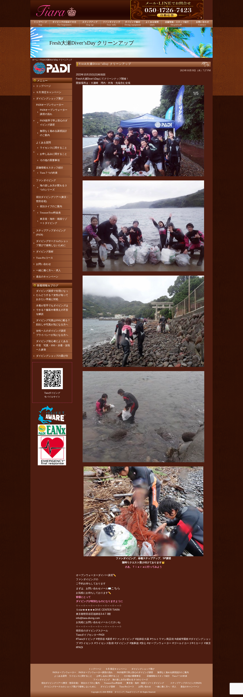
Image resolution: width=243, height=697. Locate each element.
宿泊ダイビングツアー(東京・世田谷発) (59, 683)
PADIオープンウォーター (50, 104)
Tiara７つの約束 (49, 172)
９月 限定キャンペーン (48, 92)
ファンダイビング (86, 579)
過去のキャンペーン (47, 276)
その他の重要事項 (50, 160)
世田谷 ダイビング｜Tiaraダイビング (123, 692)
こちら (115, 588)
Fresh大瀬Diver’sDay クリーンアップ (105, 63)
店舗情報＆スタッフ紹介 (49, 167)
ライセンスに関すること (53, 147)
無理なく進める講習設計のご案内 (173, 672)
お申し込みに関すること (53, 154)
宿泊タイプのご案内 (51, 206)
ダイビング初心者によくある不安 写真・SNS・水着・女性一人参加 (53, 345)
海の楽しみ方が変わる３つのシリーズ (130, 679)
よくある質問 (43, 142)
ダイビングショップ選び (49, 98)
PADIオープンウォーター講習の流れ (96, 672)
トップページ (43, 86)
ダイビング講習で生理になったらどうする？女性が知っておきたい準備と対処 (52, 295)
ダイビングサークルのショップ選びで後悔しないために (70, 686)
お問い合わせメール (97, 622)
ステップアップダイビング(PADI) (186, 683)
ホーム (35, 60)
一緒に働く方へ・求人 (48, 270)
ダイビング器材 (44, 251)
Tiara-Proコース (44, 257)
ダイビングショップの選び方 (52, 355)
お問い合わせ (43, 264)
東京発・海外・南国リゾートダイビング (145, 683)
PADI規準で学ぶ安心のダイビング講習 (135, 672)
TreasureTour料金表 (50, 212)
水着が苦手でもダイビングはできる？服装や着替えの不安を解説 (52, 309)
